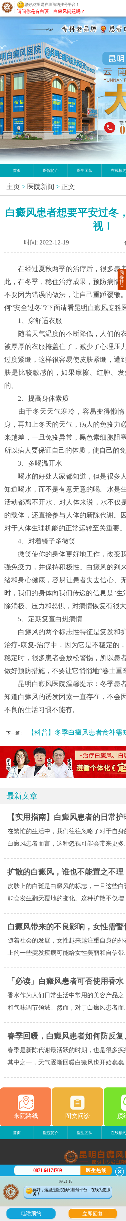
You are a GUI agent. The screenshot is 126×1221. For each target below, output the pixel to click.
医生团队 (84, 170)
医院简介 (50, 170)
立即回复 (95, 1212)
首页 (17, 170)
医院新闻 (40, 187)
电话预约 (31, 1213)
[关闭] (119, 1172)
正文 (68, 187)
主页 (13, 187)
